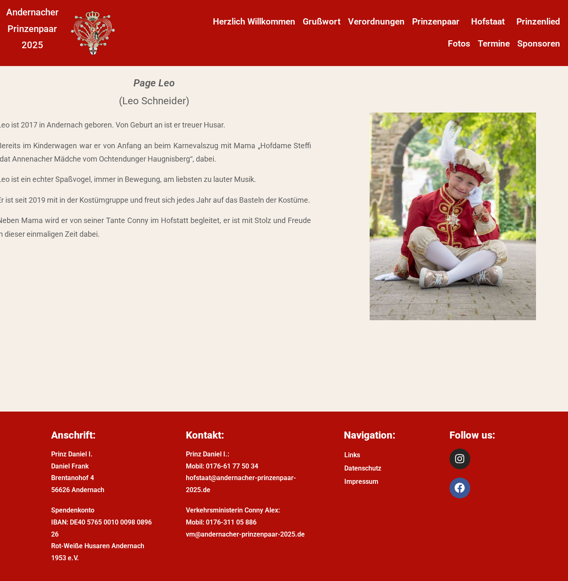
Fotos (459, 44)
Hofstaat (488, 22)
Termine (494, 44)
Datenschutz (362, 468)
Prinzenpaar (435, 22)
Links (352, 455)
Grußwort (322, 22)
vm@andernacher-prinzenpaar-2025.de (245, 534)
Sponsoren (538, 44)
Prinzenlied (538, 22)
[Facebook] (459, 488)
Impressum (361, 481)
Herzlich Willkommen (254, 22)
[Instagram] (459, 459)
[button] (437, 22)
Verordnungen (376, 22)
